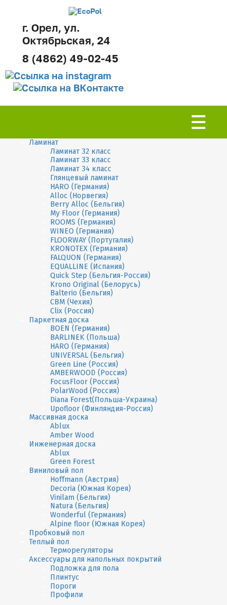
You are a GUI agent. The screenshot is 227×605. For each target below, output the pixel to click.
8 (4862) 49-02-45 (70, 58)
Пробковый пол (56, 532)
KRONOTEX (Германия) (89, 248)
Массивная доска (58, 417)
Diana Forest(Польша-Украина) (103, 399)
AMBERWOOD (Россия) (88, 372)
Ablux (60, 426)
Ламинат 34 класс (80, 168)
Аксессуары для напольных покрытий (95, 559)
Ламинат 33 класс (80, 159)
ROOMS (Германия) (83, 222)
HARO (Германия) (79, 186)
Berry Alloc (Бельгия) (87, 204)
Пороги (63, 586)
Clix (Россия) (72, 310)
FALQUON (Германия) (85, 257)
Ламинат (44, 142)
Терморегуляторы (81, 550)
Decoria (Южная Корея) (90, 488)
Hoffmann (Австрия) (84, 479)
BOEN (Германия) (80, 328)
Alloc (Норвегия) (79, 195)
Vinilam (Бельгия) (80, 497)
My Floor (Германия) (85, 213)
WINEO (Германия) (82, 231)
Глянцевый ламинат (84, 177)
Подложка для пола (84, 568)
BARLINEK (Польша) (85, 337)
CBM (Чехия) (71, 301)
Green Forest (72, 461)
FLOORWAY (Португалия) (92, 240)
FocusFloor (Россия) (84, 381)
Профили (66, 594)
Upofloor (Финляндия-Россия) (101, 408)
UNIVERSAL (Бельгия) (87, 355)
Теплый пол (49, 541)
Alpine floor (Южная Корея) (97, 523)
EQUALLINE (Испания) (87, 266)
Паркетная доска (59, 319)
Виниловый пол (56, 470)
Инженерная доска (62, 444)
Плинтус (64, 577)
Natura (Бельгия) (79, 505)
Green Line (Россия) (84, 364)
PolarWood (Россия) (84, 390)
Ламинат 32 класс (80, 151)
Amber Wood (72, 435)
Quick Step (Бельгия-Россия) (100, 275)
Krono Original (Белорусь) (95, 284)
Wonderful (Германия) (88, 514)
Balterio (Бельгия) (81, 292)
